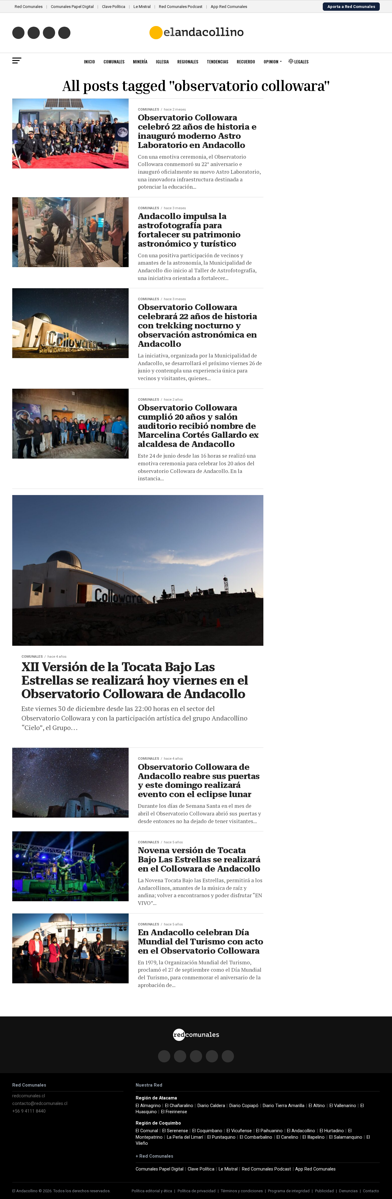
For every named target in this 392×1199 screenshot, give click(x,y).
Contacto (371, 1191)
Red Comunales (29, 6)
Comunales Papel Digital (72, 6)
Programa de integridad (289, 1191)
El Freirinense (174, 1111)
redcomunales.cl (28, 1096)
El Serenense (175, 1130)
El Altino (317, 1105)
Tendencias (217, 61)
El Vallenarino (343, 1105)
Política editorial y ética (152, 1191)
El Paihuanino (269, 1130)
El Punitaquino (221, 1137)
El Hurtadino (332, 1130)
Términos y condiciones (242, 1191)
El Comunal (147, 1130)
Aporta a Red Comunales (351, 6)
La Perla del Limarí (185, 1137)
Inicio (89, 61)
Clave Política (113, 6)
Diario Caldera (211, 1105)
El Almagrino (148, 1105)
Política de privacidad (197, 1191)
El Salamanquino (345, 1137)
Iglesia (162, 61)
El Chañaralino (179, 1105)
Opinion (271, 61)
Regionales (187, 61)
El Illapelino (314, 1137)
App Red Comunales (229, 6)
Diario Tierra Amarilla (283, 1105)
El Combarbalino (256, 1137)
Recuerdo (246, 61)
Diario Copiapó (243, 1105)
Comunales (114, 61)
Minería (140, 61)
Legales (300, 61)
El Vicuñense (239, 1130)
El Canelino (287, 1137)
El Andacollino (301, 1130)
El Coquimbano (207, 1130)
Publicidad (324, 1191)
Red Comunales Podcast (180, 6)
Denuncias (348, 1191)
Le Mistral (142, 6)
